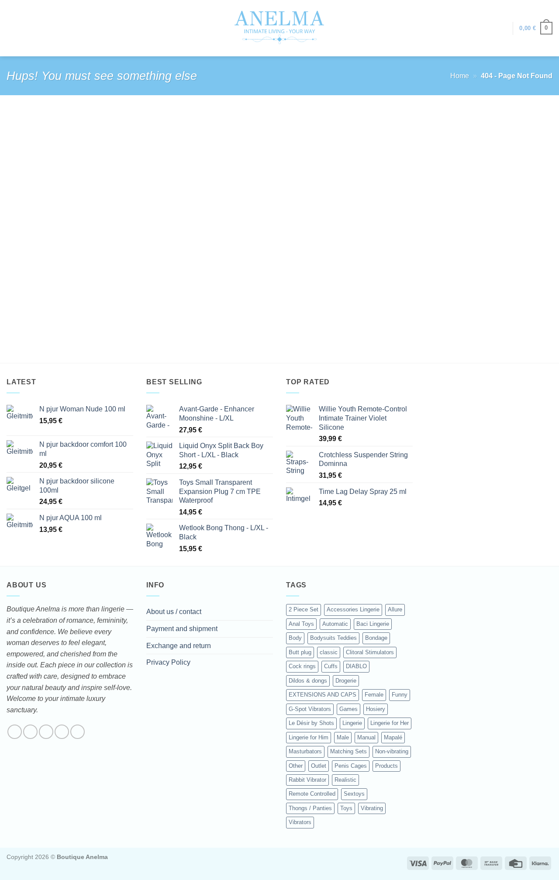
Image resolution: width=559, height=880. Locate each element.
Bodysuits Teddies (333, 638)
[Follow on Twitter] (46, 732)
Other (296, 766)
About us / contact (173, 611)
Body (295, 638)
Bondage (376, 638)
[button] (501, 28)
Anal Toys (301, 624)
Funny (399, 694)
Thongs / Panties (310, 808)
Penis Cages (351, 766)
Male (343, 737)
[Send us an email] (62, 732)
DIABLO (356, 666)
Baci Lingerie (372, 624)
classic (329, 652)
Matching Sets (348, 751)
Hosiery (375, 709)
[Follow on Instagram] (30, 732)
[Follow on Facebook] (14, 732)
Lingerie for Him (308, 737)
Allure (395, 609)
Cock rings (302, 666)
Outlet (318, 766)
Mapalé (393, 737)
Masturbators (305, 751)
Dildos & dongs (308, 680)
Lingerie (352, 723)
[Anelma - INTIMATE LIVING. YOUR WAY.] (280, 28)
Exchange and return (178, 645)
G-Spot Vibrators (310, 709)
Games (348, 709)
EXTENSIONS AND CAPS (322, 694)
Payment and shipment (181, 628)
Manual (366, 737)
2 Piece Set (303, 609)
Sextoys (354, 793)
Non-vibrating (391, 751)
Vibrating (372, 808)
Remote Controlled (312, 793)
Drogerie (345, 680)
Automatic (335, 624)
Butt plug (300, 652)
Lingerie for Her (389, 723)
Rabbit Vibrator (307, 779)
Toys (346, 808)
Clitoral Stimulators (370, 652)
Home (459, 75)
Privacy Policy (168, 662)
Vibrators (300, 822)
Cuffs (331, 666)
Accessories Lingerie (353, 609)
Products (386, 766)
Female (374, 694)
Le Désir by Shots (311, 723)
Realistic (345, 779)
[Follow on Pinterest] (77, 732)
